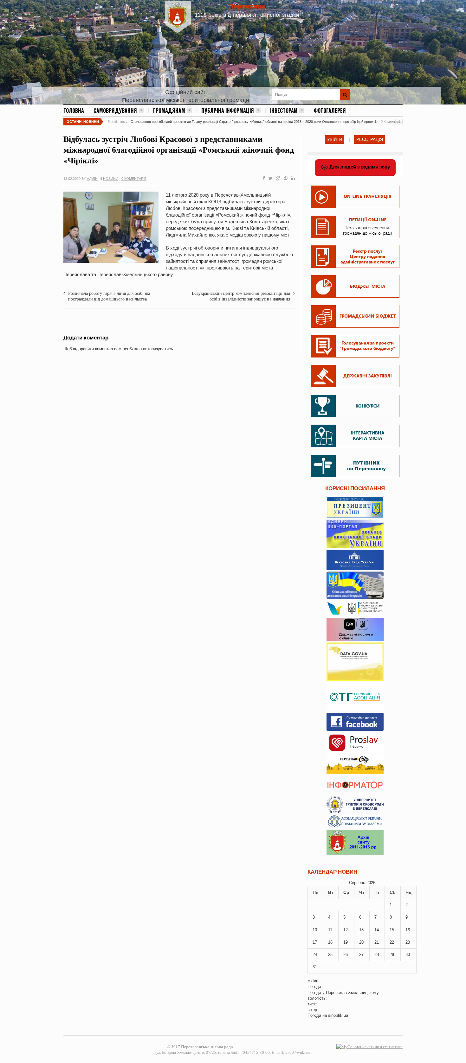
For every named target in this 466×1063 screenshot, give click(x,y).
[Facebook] (263, 178)
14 (376, 929)
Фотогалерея (330, 110)
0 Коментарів (133, 178)
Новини (110, 178)
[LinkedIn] (291, 178)
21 (376, 942)
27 (361, 954)
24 (315, 954)
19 (345, 942)
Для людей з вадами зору (359, 166)
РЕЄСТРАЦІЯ (369, 139)
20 (361, 942)
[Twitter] (269, 178)
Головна (73, 110)
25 (330, 954)
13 (361, 929)
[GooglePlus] (277, 178)
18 (330, 942)
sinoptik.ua (338, 1015)
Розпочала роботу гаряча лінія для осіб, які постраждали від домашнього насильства (109, 296)
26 (345, 954)
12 (345, 929)
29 (392, 954)
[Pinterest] (284, 178)
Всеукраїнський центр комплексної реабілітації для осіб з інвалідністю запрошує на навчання (241, 296)
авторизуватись (158, 348)
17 (315, 942)
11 (330, 929)
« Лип (312, 980)
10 (315, 929)
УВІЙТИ (334, 139)
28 (376, 954)
